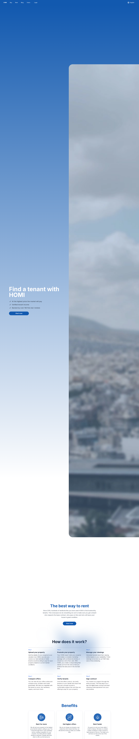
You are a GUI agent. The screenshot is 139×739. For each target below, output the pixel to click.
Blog (22, 2)
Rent (16, 2)
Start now (19, 313)
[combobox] (131, 2)
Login (35, 2)
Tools (28, 2)
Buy (11, 2)
